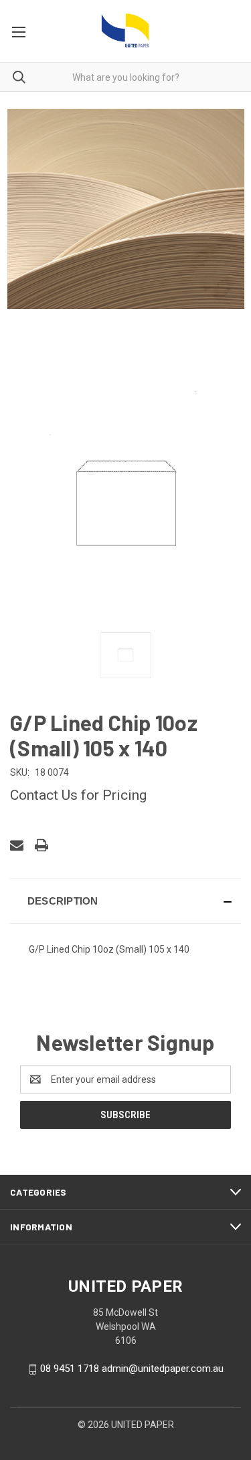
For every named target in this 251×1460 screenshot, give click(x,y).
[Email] (16, 845)
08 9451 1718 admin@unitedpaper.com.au (132, 1369)
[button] (125, 901)
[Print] (41, 845)
